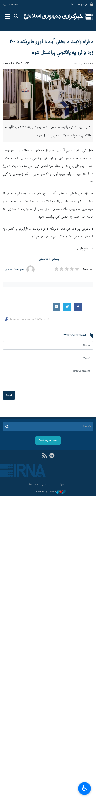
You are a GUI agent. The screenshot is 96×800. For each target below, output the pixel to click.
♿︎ (84, 788)
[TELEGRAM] (52, 455)
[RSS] (44, 455)
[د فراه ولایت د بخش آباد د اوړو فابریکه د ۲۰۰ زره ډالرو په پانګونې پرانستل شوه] (48, 94)
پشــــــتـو (55, 258)
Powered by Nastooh (46, 491)
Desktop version (48, 440)
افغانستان (44, 258)
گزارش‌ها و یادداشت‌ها (41, 484)
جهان (61, 484)
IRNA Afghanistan (53, 17)
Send (9, 395)
